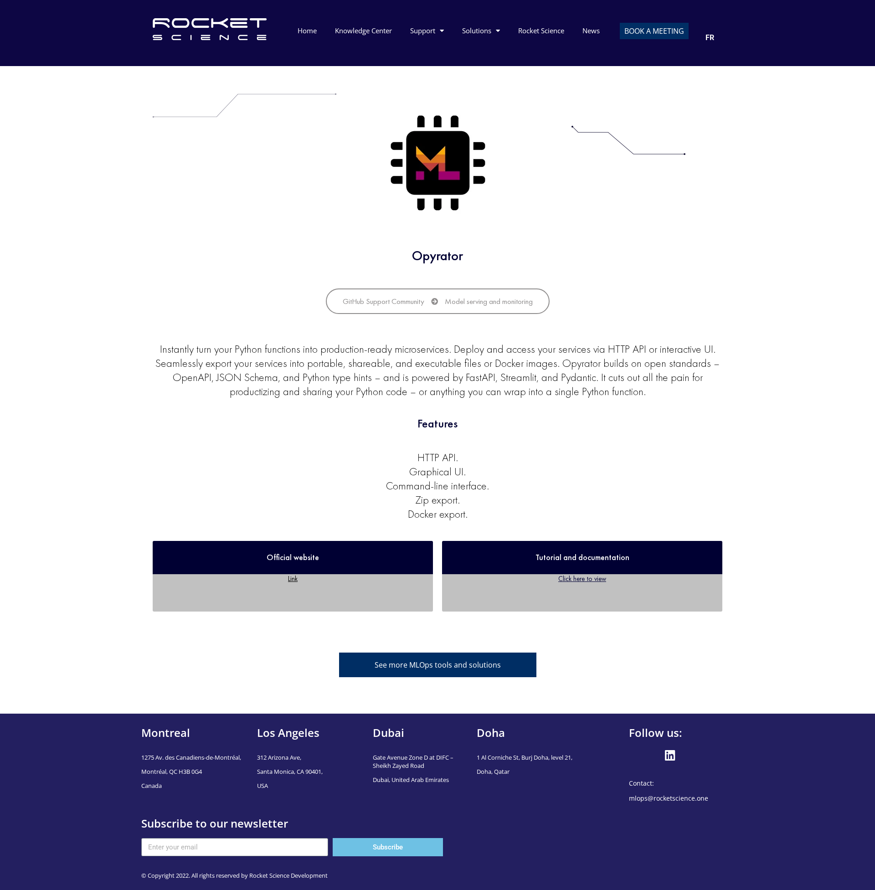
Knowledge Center (363, 30)
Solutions (476, 30)
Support (422, 30)
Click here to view (582, 578)
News (591, 30)
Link (293, 578)
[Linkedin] (670, 755)
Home (307, 30)
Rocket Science (541, 30)
